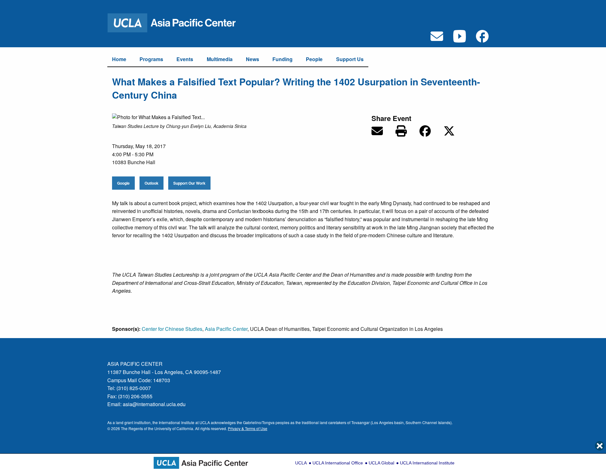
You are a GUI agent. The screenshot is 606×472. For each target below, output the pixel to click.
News (252, 59)
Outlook (151, 183)
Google (123, 183)
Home (119, 59)
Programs (151, 59)
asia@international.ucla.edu (154, 404)
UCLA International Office (337, 462)
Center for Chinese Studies (172, 328)
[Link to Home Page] (175, 22)
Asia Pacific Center (226, 328)
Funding (282, 59)
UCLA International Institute (427, 462)
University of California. (174, 428)
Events (184, 59)
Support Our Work (189, 183)
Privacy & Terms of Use (247, 428)
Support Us (350, 59)
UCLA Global (381, 462)
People (314, 59)
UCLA (301, 462)
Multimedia (220, 59)
